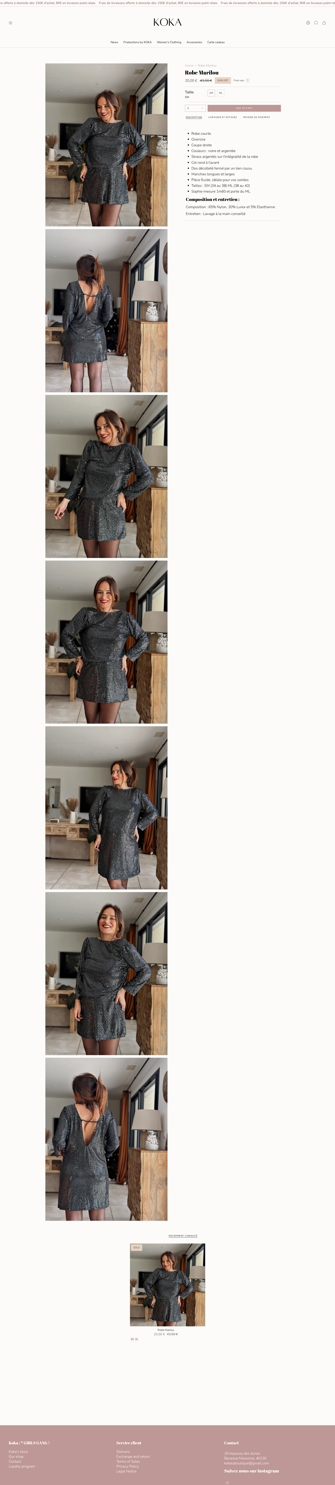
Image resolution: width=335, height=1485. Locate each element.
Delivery (123, 1451)
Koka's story (18, 1451)
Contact (15, 1461)
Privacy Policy (127, 1466)
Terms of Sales (128, 1461)
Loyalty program (22, 1466)
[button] (169, 42)
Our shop (16, 1456)
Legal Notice (126, 1471)
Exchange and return (133, 1456)
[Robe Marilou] (167, 1284)
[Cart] (324, 23)
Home (189, 65)
